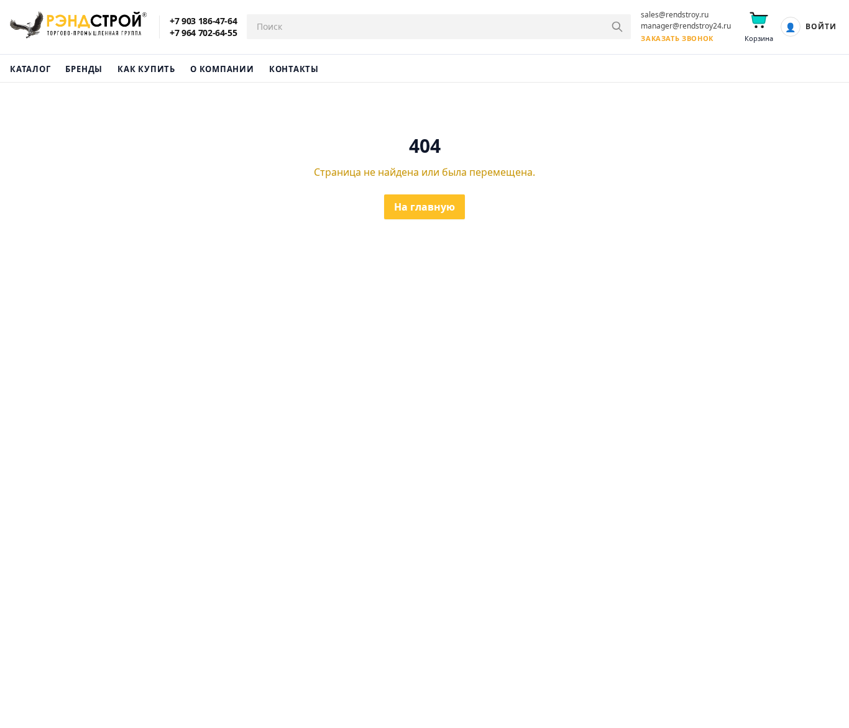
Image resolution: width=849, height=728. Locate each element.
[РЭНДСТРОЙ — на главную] (78, 27)
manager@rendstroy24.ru (686, 26)
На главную (424, 207)
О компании (222, 69)
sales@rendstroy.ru (675, 15)
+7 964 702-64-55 (203, 33)
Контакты (294, 69)
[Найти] (617, 27)
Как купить (146, 69)
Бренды (84, 69)
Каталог (30, 69)
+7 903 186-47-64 (203, 21)
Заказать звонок (677, 38)
